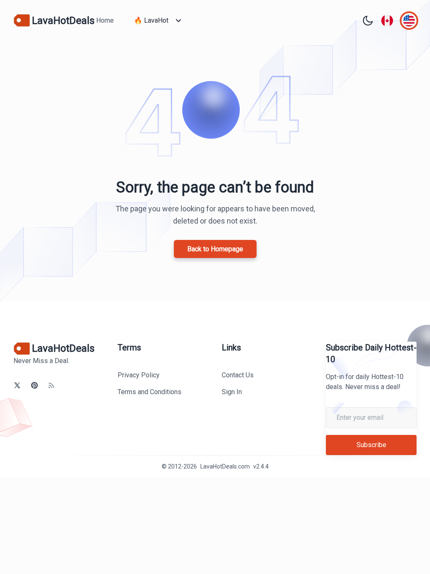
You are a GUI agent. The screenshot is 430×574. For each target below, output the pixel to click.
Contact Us (238, 375)
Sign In (232, 392)
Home (105, 20)
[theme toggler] (368, 20)
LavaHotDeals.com (225, 466)
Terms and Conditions (149, 392)
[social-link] (17, 385)
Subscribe (371, 445)
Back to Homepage (215, 249)
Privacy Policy (139, 375)
